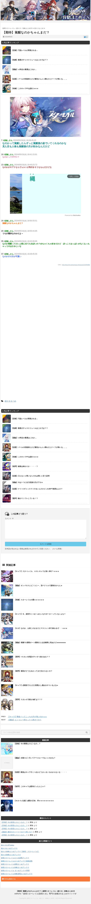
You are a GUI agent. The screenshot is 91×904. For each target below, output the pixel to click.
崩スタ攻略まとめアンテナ (11, 855)
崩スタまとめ (10, 401)
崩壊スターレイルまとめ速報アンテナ (15, 858)
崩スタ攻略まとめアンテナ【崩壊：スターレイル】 (20, 851)
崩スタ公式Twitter (7, 845)
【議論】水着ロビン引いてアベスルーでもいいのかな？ (34, 758)
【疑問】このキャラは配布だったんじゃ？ (30, 786)
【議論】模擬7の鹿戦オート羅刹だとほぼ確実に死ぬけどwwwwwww (40, 642)
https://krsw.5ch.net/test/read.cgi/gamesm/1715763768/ (76, 264)
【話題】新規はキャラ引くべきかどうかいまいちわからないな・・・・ (40, 772)
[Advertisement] (45, 292)
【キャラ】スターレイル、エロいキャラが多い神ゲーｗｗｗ (36, 571)
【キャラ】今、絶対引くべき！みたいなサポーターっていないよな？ (40, 614)
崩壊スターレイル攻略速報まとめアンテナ (16, 874)
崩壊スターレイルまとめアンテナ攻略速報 (16, 861)
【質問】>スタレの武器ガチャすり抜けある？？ (32, 657)
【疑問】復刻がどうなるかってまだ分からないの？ (33, 671)
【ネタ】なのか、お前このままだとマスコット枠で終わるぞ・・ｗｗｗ (40, 628)
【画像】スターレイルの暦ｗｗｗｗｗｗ (29, 600)
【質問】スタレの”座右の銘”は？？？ (28, 699)
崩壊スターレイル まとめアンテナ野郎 (15, 870)
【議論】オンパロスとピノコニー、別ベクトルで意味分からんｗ (38, 585)
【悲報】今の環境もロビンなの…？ (27, 744)
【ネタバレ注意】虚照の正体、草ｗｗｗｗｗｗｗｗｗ (34, 801)
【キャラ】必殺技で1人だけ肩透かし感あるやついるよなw (36, 685)
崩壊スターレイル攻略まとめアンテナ (15, 867)
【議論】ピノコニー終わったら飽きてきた (24, 720)
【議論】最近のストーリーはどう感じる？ (16, 832)
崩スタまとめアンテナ (9, 848)
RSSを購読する (10, 879)
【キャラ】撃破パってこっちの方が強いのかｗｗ (27, 717)
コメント (9, 518)
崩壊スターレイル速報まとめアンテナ (15, 864)
